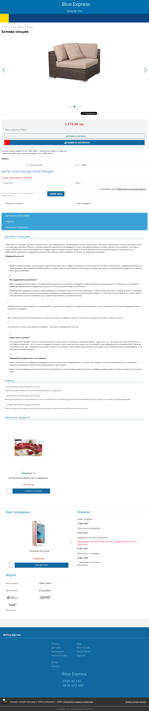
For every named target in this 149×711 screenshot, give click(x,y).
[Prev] (4, 70)
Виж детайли (41, 565)
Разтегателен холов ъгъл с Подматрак (28, 478)
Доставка (56, 647)
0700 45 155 (74, 11)
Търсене (81, 655)
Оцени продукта (83, 203)
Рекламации (58, 651)
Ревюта (10, 221)
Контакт (56, 666)
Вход (79, 643)
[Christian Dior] (55, 591)
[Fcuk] (22, 605)
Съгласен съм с (123, 189)
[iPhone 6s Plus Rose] (39, 533)
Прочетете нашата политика (78, 701)
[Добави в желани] (10, 491)
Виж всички (82, 565)
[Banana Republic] (22, 583)
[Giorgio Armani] (55, 583)
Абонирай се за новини (89, 562)
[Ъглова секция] (74, 60)
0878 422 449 (73, 685)
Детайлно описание (17, 215)
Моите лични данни (135, 701)
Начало (4, 27)
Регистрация (83, 647)
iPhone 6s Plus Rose (39, 551)
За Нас (55, 662)
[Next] (144, 70)
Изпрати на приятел (14, 203)
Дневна (30, 27)
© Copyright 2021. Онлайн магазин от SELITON (74, 709)
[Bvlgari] (22, 591)
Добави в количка (33, 491)
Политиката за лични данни (131, 189)
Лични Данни (84, 651)
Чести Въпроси (59, 655)
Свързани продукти (17, 227)
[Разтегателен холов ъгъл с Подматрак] (28, 448)
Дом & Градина (17, 27)
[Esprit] (55, 598)
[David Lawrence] (22, 598)
